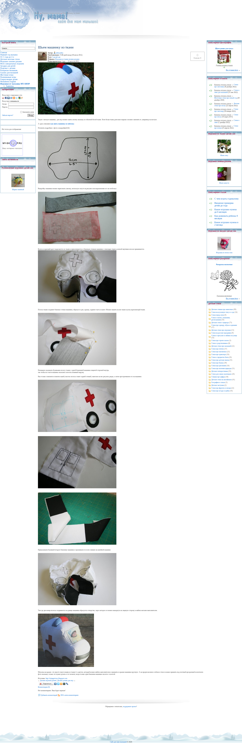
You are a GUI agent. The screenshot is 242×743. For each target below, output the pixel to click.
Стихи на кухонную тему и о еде (222, 312)
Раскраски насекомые (224, 296)
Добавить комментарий (49, 695)
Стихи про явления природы (221, 368)
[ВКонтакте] (55, 684)
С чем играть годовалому (226, 198)
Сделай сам (56, 57)
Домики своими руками (224, 65)
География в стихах (218, 382)
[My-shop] (12, 155)
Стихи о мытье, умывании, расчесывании (220, 319)
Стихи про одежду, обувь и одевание (224, 325)
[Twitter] (58, 684)
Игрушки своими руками (51, 13)
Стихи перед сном (217, 315)
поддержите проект (129, 706)
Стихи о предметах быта (219, 357)
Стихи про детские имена (220, 360)
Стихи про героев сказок (220, 340)
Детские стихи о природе (220, 323)
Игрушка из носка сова (224, 253)
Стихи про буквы (217, 363)
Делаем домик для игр (65, 680)
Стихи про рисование (218, 366)
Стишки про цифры (218, 377)
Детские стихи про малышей (221, 346)
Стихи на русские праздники (221, 333)
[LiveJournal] (67, 684)
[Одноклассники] (61, 684)
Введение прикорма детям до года (223, 204)
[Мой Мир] (64, 684)
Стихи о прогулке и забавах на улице (224, 336)
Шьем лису (224, 155)
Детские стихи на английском (221, 380)
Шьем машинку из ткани (71, 13)
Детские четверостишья (219, 371)
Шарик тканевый (18, 190)
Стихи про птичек (217, 349)
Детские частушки (217, 385)
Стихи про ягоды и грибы (220, 391)
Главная (36, 13)
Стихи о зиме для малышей (226, 91)
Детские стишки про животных (222, 309)
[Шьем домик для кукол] (224, 63)
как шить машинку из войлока (62, 124)
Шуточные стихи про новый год (225, 98)
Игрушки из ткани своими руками (67, 59)
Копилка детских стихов (222, 85)
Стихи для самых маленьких (221, 374)
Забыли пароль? (7, 115)
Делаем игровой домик (48, 680)
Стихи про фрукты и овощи (221, 388)
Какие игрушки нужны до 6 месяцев (225, 210)
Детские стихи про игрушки (221, 330)
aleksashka (59, 53)
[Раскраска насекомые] (224, 294)
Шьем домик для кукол (224, 49)
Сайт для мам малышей (118, 742)
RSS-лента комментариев (69, 695)
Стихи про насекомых (219, 352)
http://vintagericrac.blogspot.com (56, 678)
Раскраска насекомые (224, 264)
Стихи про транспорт (218, 354)
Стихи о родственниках (219, 343)
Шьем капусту (224, 183)
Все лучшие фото (232, 70)
